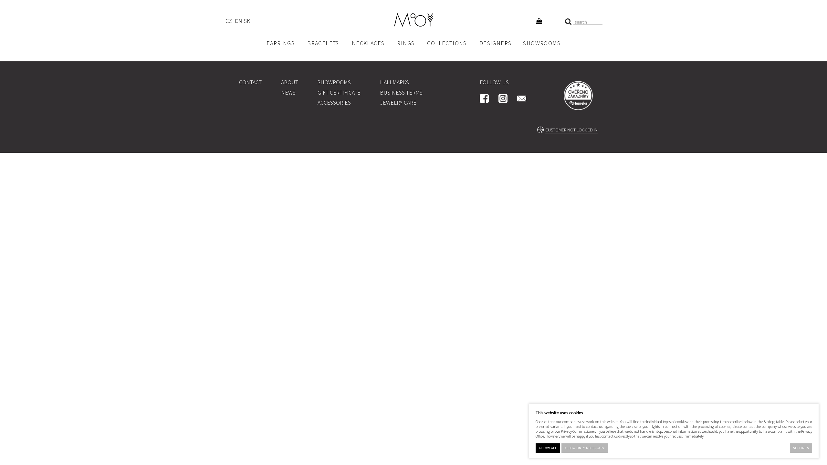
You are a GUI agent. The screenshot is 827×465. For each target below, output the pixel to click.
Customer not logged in (571, 130)
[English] (238, 22)
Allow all (548, 448)
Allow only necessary (585, 448)
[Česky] (229, 22)
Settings (801, 448)
